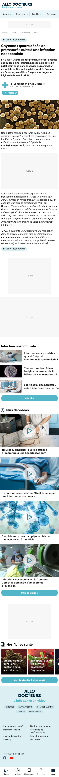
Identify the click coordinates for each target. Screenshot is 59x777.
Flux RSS (7, 739)
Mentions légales (11, 729)
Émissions (51, 14)
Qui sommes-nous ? (13, 726)
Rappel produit (25, 707)
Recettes (10, 707)
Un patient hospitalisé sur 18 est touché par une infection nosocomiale (29, 494)
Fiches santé (29, 774)
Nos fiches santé (19, 644)
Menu (53, 774)
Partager (12, 92)
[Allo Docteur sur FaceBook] (4, 758)
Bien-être (20, 14)
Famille (35, 14)
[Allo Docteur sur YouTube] (11, 758)
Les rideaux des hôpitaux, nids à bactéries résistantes (41, 386)
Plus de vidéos (17, 410)
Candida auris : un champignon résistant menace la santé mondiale (27, 538)
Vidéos (17, 774)
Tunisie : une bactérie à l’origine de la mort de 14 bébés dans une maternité (40, 371)
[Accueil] (30, 696)
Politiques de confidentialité (37, 731)
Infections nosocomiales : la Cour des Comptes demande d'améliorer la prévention (25, 582)
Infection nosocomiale (29, 32)
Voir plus (29, 398)
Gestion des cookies (40, 726)
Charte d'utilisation (12, 736)
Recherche (41, 774)
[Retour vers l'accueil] (29, 5)
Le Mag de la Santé (45, 707)
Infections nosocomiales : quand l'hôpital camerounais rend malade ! (41, 356)
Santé (6, 14)
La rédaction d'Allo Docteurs (29, 83)
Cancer (21, 711)
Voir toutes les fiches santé (29, 679)
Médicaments (35, 711)
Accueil (5, 32)
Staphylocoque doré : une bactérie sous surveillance (13, 665)
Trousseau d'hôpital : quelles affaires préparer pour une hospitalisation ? (24, 451)
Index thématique (39, 736)
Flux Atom (35, 739)
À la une (6, 774)
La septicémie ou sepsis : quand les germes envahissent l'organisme (41, 664)
